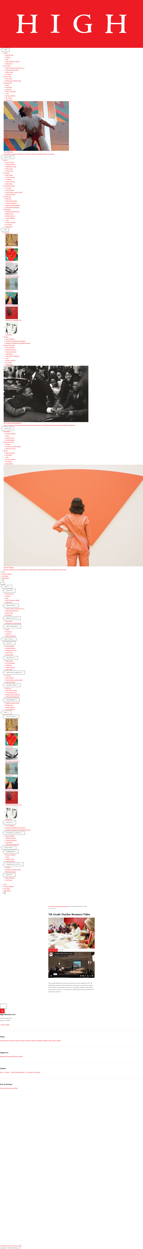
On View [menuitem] (6, 337)
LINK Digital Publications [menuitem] (12, 207)
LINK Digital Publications (18, 1072)
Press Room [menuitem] (8, 87)
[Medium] (6, 1090)
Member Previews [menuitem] (10, 216)
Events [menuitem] (5, 160)
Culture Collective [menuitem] (10, 181)
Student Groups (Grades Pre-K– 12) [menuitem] (14, 68)
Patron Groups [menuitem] (9, 72)
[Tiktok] (4, 1090)
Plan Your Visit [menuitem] (9, 55)
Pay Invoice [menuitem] (8, 74)
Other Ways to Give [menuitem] (9, 442)
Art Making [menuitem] (8, 179)
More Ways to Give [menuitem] (10, 448)
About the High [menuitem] (8, 83)
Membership (3, 1056)
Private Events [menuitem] (7, 76)
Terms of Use (10, 1245)
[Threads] (71, 1234)
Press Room (12, 1040)
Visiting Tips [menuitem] (8, 63)
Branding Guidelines (42, 1040)
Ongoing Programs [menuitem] (10, 164)
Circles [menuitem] (7, 435)
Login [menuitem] (7, 93)
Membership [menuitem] (7, 431)
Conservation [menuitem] (8, 354)
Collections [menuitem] (7, 232)
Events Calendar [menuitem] (9, 162)
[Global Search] (3, 581)
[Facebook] (0, 1090)
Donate (16, 1056)
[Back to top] (3, 1006)
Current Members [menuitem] (10, 218)
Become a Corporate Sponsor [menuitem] (13, 446)
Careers (17, 1040)
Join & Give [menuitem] (8, 428)
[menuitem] (72, 101)
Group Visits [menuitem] (7, 66)
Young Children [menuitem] (9, 190)
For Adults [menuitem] (6, 173)
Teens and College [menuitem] (10, 194)
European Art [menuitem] (8, 291)
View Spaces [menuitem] (8, 78)
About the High (4, 1040)
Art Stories (7, 1072)
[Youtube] (8, 1090)
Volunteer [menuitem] (8, 444)
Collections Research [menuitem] (10, 351)
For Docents (29, 1072)
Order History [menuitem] (9, 100)
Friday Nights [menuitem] (9, 175)
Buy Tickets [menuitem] (8, 98)
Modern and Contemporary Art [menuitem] (13, 320)
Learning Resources (53, 906)
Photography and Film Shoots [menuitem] (13, 80)
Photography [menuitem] (8, 334)
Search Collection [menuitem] (10, 347)
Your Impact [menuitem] (8, 455)
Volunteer (20, 1056)
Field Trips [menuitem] (8, 198)
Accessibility (3, 1245)
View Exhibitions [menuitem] (10, 339)
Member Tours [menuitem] (9, 213)
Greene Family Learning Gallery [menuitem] (14, 192)
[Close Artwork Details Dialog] (60, 950)
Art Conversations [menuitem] (10, 177)
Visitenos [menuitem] (7, 57)
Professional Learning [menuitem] (11, 201)
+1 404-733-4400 (4, 1024)
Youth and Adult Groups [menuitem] (11, 70)
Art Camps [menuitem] (8, 188)
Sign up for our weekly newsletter (9, 1088)
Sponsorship (10, 1056)
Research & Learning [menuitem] (9, 345)
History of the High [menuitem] (10, 91)
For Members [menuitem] (7, 209)
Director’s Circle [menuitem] (9, 438)
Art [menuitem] (5, 229)
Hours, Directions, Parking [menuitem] (12, 61)
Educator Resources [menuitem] (10, 349)
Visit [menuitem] (5, 49)
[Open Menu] (2, 584)
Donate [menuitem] (5, 450)
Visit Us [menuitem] (6, 53)
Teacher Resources (64, 906)
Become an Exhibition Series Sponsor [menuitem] (15, 341)
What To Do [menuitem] (8, 157)
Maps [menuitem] (6, 59)
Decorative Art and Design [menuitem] (12, 276)
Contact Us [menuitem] (8, 89)
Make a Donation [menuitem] (10, 453)
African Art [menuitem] (8, 247)
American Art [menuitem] (9, 262)
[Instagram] (2, 1090)
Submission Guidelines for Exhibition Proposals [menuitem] (17, 343)
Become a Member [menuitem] (10, 95)
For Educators (36, 1072)
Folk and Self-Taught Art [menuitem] (12, 305)
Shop (1, 1072)
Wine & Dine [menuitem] (8, 183)
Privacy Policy (18, 1245)
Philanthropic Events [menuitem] (10, 166)
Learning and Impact (25, 1040)
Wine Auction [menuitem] (9, 168)
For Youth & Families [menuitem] (9, 186)
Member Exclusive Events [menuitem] (12, 211)
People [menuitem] (7, 85)
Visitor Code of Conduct (54, 1040)
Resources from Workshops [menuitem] (12, 205)
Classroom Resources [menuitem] (11, 203)
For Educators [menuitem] (7, 196)
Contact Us (34, 1040)
